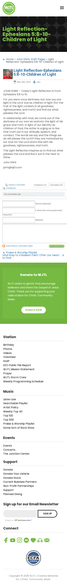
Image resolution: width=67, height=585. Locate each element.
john (38, 82)
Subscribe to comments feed (19, 246)
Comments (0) (56, 185)
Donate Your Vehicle (16, 474)
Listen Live (9, 399)
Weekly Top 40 (12, 411)
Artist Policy (10, 407)
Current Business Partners (20, 482)
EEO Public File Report (17, 365)
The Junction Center (16, 454)
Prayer (7, 373)
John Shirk (23, 59)
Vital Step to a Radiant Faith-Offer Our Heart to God (31, 255)
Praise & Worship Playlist (21, 252)
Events (7, 446)
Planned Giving (12, 494)
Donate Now (33, 310)
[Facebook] (5, 540)
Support (8, 490)
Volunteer (9, 357)
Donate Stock (12, 478)
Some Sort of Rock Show (18, 428)
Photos (7, 349)
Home (10, 59)
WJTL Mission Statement (18, 369)
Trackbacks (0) (40, 185)
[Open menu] (62, 8)
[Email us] (46, 540)
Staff (6, 361)
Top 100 (8, 415)
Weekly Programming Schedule (23, 381)
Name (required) (43, 203)
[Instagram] (19, 540)
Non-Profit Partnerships (18, 486)
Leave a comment (16, 184)
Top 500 (8, 420)
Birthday (8, 345)
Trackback (11, 188)
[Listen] (40, 540)
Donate (8, 470)
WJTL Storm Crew (14, 377)
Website (39, 220)
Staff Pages (38, 59)
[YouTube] (12, 540)
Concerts (9, 450)
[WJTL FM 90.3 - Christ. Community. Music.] (8, 8)
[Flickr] (26, 540)
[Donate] (33, 540)
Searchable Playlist (15, 403)
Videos (7, 353)
